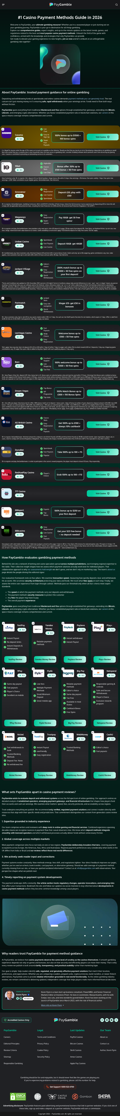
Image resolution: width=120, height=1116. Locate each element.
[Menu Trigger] (4, 4)
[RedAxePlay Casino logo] (7, 474)
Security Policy (43, 1057)
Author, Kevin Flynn (108, 1050)
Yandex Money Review (45, 659)
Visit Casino (101, 137)
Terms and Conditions (46, 1037)
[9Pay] (9, 673)
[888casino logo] (7, 531)
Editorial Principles (11, 1043)
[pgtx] (116, 1020)
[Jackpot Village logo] (7, 268)
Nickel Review (15, 775)
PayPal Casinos (76, 1037)
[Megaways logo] (7, 219)
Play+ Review (105, 659)
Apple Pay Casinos (77, 1063)
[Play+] (98, 627)
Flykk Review (45, 723)
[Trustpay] (38, 737)
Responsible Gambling (13, 1063)
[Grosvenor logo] (7, 193)
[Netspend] (98, 673)
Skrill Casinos (75, 1050)
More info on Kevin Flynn (51, 1005)
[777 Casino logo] (7, 493)
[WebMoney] (68, 737)
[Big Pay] (68, 673)
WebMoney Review (74, 775)
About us (104, 1037)
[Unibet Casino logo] (7, 243)
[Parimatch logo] (7, 302)
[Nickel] (9, 737)
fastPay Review (15, 659)
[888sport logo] (7, 512)
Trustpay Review (45, 775)
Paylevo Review (75, 659)
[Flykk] (38, 673)
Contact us (104, 1043)
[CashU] (98, 737)
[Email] (102, 1020)
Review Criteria (10, 1050)
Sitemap (7, 1057)
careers (105, 113)
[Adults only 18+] (37, 1096)
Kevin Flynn (21, 994)
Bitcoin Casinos (76, 1043)
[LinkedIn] (107, 1020)
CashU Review (104, 775)
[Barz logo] (7, 362)
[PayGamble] (66, 1020)
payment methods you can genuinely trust (86, 98)
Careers (7, 1037)
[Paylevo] (68, 627)
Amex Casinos (76, 1057)
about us (111, 569)
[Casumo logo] (7, 133)
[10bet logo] (7, 167)
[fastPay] (9, 627)
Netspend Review (104, 723)
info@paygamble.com (86, 868)
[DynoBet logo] (7, 452)
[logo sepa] (104, 1097)
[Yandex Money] (38, 629)
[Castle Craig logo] (57, 1096)
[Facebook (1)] (111, 1020)
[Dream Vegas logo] (7, 392)
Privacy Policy (43, 1043)
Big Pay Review (75, 723)
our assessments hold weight (40, 569)
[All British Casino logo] (7, 422)
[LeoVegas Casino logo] (7, 332)
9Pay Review (15, 723)
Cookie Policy (42, 1050)
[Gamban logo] (82, 1096)
